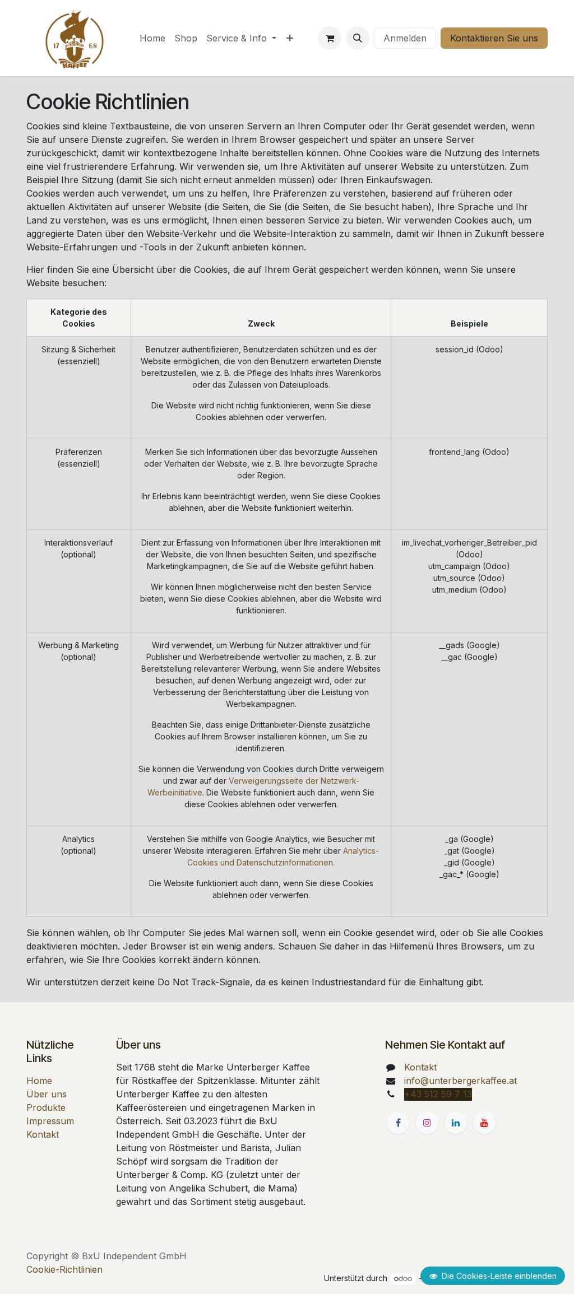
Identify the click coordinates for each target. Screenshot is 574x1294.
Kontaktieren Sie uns (494, 38)
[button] (357, 38)
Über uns (46, 1094)
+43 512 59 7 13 (438, 1094)
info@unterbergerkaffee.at (460, 1080)
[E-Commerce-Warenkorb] (329, 38)
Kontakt (42, 1134)
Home (39, 1080)
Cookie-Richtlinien (64, 1269)
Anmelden (405, 38)
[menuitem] (152, 38)
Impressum (50, 1121)
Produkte (46, 1107)
